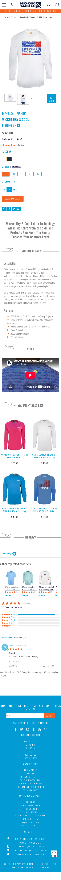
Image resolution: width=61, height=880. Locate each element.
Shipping (30, 744)
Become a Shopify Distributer (30, 815)
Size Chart (16, 166)
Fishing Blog (30, 809)
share (15, 661)
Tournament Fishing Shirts (30, 787)
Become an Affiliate (30, 819)
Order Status (30, 741)
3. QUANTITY (8, 181)
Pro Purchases (30, 790)
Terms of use (17, 867)
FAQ (30, 751)
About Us (30, 802)
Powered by (6, 553)
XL (30, 174)
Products (13, 17)
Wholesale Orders (30, 825)
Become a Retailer (30, 777)
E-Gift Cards (30, 773)
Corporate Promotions (30, 783)
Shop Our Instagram (30, 780)
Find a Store (30, 770)
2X (38, 174)
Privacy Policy (33, 867)
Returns (30, 748)
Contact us (30, 755)
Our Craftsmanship (30, 805)
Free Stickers (30, 758)
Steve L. (12, 645)
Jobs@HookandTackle (31, 822)
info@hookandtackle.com (30, 854)
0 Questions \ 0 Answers (13, 607)
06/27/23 (13, 666)
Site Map (46, 867)
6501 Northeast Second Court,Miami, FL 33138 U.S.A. (30, 841)
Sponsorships (30, 812)
